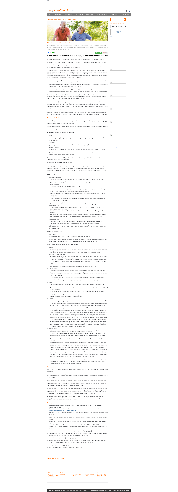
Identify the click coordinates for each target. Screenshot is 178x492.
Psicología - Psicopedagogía (54, 19)
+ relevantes (118, 31)
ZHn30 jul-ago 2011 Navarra (69, 19)
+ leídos (118, 32)
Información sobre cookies (81, 490)
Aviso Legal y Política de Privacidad (68, 490)
